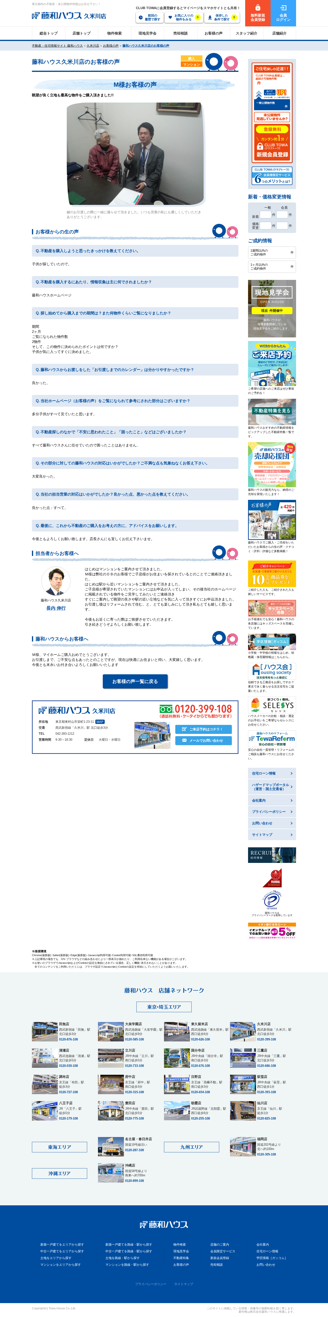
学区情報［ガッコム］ (272, 1258)
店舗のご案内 (219, 1244)
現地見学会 (181, 1251)
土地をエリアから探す (56, 1258)
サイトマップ (183, 1284)
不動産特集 (181, 1258)
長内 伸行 (56, 608)
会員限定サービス (222, 1251)
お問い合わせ (265, 1264)
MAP (100, 722)
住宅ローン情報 (267, 1251)
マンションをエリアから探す (60, 1264)
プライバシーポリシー (150, 1284)
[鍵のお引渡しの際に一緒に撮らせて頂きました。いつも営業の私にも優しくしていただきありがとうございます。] (135, 154)
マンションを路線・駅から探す (127, 1264)
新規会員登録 (219, 1258)
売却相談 (216, 1264)
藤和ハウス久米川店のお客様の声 (145, 45)
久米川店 (93, 45)
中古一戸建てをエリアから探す (62, 1251)
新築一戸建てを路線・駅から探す (128, 1244)
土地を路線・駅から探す (122, 1258)
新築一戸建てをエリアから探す (62, 1244)
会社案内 (262, 1244)
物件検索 (179, 1244)
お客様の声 (111, 45)
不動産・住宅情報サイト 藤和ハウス (57, 45)
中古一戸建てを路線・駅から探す (128, 1251)
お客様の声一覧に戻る (135, 681)
